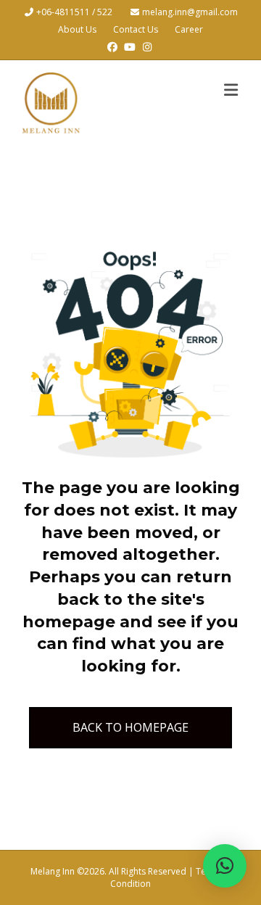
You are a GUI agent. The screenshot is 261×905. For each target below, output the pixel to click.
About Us (77, 29)
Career (189, 29)
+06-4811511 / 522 (75, 12)
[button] (224, 866)
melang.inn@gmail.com (190, 12)
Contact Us (135, 29)
